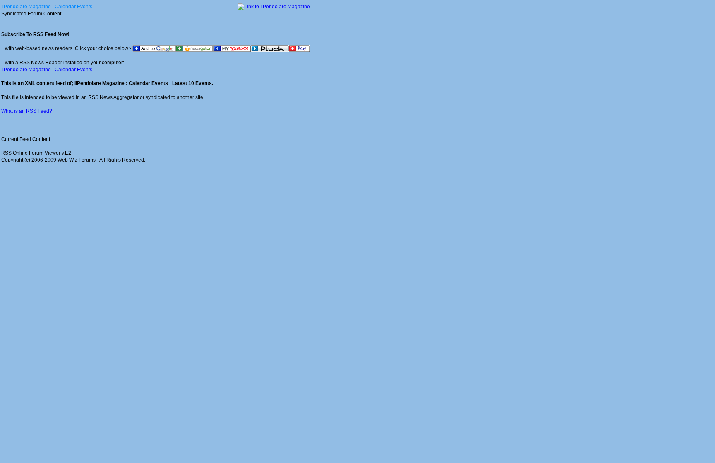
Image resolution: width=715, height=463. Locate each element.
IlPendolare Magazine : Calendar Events (46, 7)
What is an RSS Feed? (26, 111)
